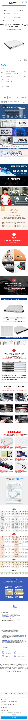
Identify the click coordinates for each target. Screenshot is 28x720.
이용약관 (14, 693)
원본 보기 (19, 101)
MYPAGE (23, 2)
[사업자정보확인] (15, 701)
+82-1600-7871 (8, 706)
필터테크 (8, 79)
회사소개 (5, 693)
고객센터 (10, 693)
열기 (14, 715)
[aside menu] (1, 2)
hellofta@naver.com (4, 710)
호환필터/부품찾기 (7, 13)
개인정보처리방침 (21, 693)
